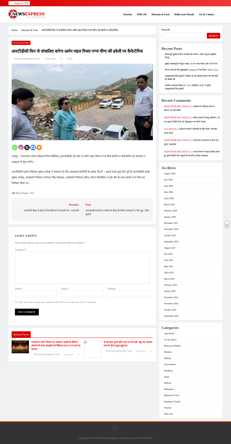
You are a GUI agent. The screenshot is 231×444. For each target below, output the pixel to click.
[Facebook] (33, 147)
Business (168, 352)
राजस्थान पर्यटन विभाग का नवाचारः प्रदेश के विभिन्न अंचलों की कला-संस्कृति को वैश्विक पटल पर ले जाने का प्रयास (55, 345)
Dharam (167, 358)
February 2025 (170, 285)
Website (111, 288)
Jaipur (166, 377)
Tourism (127, 14)
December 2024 (171, 297)
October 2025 (170, 235)
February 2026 (170, 211)
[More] (39, 147)
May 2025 (168, 266)
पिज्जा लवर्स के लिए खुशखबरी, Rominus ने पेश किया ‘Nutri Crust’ (192, 70)
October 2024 (170, 310)
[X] (27, 147)
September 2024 (171, 316)
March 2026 (169, 204)
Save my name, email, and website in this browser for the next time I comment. (57, 302)
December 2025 (171, 223)
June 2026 (168, 186)
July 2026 (168, 180)
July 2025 (168, 254)
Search (166, 29)
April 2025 (169, 272)
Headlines (168, 371)
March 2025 (169, 279)
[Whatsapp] (14, 147)
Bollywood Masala (184, 14)
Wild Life (142, 14)
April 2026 (169, 198)
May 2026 (168, 192)
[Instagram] (21, 147)
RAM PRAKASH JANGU (177, 106)
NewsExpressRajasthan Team (27, 59)
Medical (167, 383)
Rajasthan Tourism (172, 401)
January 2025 (170, 291)
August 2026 (169, 173)
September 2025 (171, 241)
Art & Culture (206, 14)
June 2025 (168, 260)
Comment (21, 249)
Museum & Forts (160, 14)
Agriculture (169, 333)
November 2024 (171, 303)
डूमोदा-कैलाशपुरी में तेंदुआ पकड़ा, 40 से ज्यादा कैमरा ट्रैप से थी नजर (191, 64)
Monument (169, 389)
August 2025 (169, 248)
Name (19, 288)
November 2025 (171, 229)
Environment (170, 364)
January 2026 (170, 217)
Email (65, 288)
